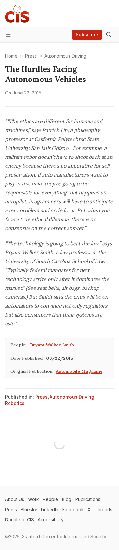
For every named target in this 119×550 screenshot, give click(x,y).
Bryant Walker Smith (52, 345)
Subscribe (87, 34)
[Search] (109, 35)
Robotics (14, 403)
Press (41, 397)
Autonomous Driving (72, 397)
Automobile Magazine (79, 371)
